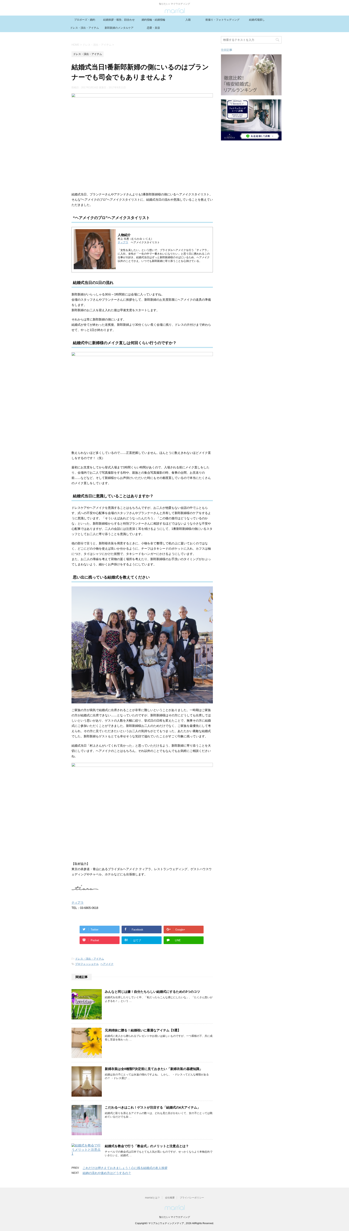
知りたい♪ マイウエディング (174, 1217)
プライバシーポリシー (192, 1197)
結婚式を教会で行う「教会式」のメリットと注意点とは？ (147, 1146)
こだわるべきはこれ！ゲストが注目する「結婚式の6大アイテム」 (152, 1107)
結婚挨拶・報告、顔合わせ (119, 19)
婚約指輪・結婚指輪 (153, 19)
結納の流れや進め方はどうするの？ (107, 1173)
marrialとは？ (152, 1197)
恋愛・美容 (153, 27)
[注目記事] (251, 93)
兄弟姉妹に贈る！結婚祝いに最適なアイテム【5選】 (143, 1030)
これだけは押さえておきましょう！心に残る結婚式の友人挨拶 (125, 1168)
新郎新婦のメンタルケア (119, 27)
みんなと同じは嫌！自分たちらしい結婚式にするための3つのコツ (152, 992)
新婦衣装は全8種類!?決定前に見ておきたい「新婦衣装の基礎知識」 (154, 1069)
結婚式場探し (257, 19)
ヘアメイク (107, 963)
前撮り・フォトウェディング (222, 19)
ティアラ (123, 242)
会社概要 (170, 1197)
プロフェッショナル (87, 963)
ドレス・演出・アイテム (84, 27)
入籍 (188, 19)
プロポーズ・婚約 (84, 19)
